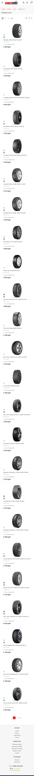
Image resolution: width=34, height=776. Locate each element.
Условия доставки (17, 746)
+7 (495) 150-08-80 (17, 766)
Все (20, 717)
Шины (17, 731)
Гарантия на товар (17, 748)
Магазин (17, 760)
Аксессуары (17, 735)
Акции (17, 753)
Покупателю (17, 741)
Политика (17, 762)
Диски (17, 733)
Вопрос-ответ (17, 751)
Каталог (17, 728)
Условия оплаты (17, 744)
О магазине (17, 757)
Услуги (17, 737)
